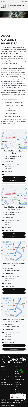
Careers (17, 388)
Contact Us (14, 177)
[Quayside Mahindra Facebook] (2, 1)
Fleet (16, 386)
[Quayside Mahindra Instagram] (4, 1)
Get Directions (14, 181)
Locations (24, 1)
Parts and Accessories (7, 384)
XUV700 (17, 373)
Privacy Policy (19, 393)
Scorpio (17, 369)
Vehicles (3, 369)
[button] (25, 9)
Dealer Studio (10, 405)
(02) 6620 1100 (9, 273)
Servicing (3, 382)
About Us (17, 382)
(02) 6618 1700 (9, 161)
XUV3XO (17, 371)
